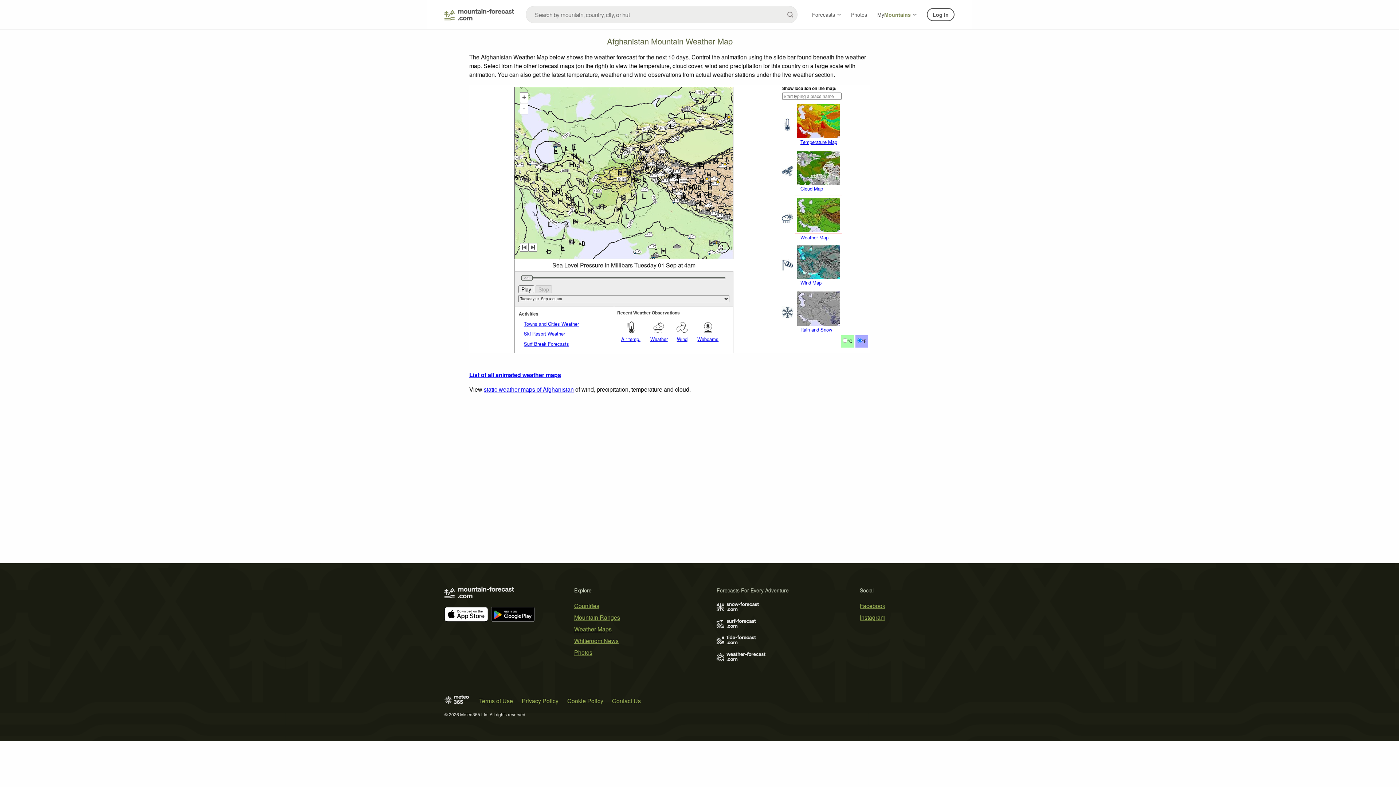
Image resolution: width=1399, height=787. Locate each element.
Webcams (707, 339)
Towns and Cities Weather (551, 323)
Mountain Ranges (597, 617)
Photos (859, 14)
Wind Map (811, 282)
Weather (659, 339)
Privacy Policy (540, 701)
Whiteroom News (596, 641)
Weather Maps (593, 629)
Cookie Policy (585, 701)
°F (864, 341)
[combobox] (662, 14)
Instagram (872, 617)
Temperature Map (818, 141)
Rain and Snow (816, 329)
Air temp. (630, 339)
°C (850, 341)
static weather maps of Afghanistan (529, 389)
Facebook (872, 606)
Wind (682, 339)
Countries (586, 606)
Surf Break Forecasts (546, 343)
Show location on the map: (809, 88)
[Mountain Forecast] (479, 14)
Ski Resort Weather (544, 333)
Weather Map (814, 237)
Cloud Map (811, 188)
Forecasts (823, 14)
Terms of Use (496, 701)
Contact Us (626, 701)
